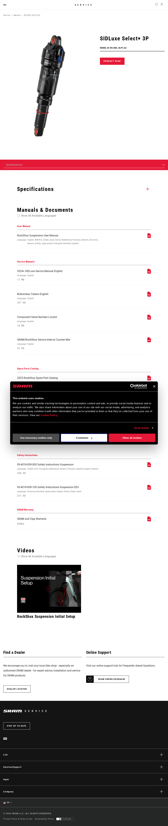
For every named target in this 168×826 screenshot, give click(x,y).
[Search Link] (156, 5)
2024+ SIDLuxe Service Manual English (40, 275)
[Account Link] (161, 5)
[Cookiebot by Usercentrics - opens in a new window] (132, 386)
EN (7, 802)
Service (84, 5)
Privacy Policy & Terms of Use (17, 819)
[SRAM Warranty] (149, 520)
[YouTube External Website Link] (5, 739)
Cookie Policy (49, 415)
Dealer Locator (17, 689)
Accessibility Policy (44, 819)
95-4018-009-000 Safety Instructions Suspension (57, 469)
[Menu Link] (4, 5)
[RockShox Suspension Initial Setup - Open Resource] (49, 589)
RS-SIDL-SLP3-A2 (32, 15)
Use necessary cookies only (36, 437)
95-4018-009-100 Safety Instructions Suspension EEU (49, 491)
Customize (82, 437)
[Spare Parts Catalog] (149, 379)
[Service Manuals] (149, 272)
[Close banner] (154, 386)
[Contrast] (58, 819)
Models (17, 15)
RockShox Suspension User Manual (57, 239)
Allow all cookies (132, 437)
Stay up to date (16, 726)
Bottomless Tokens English (32, 298)
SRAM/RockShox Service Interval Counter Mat (43, 344)
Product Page (112, 61)
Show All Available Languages (38, 215)
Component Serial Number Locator (37, 321)
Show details (141, 428)
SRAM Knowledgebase (111, 679)
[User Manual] (149, 237)
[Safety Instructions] (149, 466)
